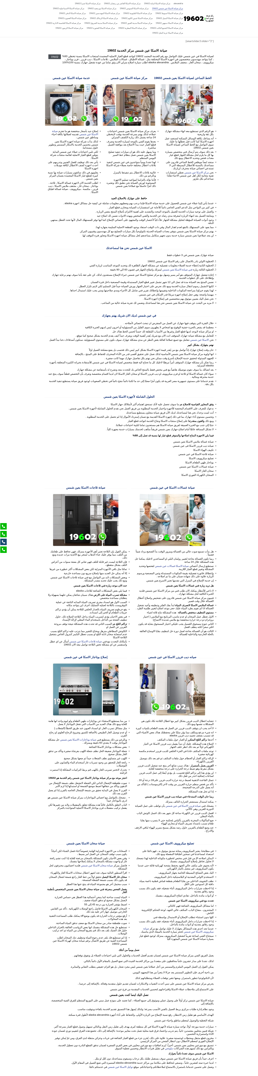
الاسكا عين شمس (199, 339)
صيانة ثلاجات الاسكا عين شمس (85, 641)
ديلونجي (169, 1048)
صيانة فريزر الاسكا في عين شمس (183, 805)
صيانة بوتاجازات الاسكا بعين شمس (78, 739)
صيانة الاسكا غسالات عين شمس (172, 565)
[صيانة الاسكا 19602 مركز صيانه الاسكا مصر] (198, 18)
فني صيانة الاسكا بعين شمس (177, 269)
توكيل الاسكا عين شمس (120, 1066)
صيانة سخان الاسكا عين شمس (97, 865)
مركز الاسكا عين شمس (196, 172)
